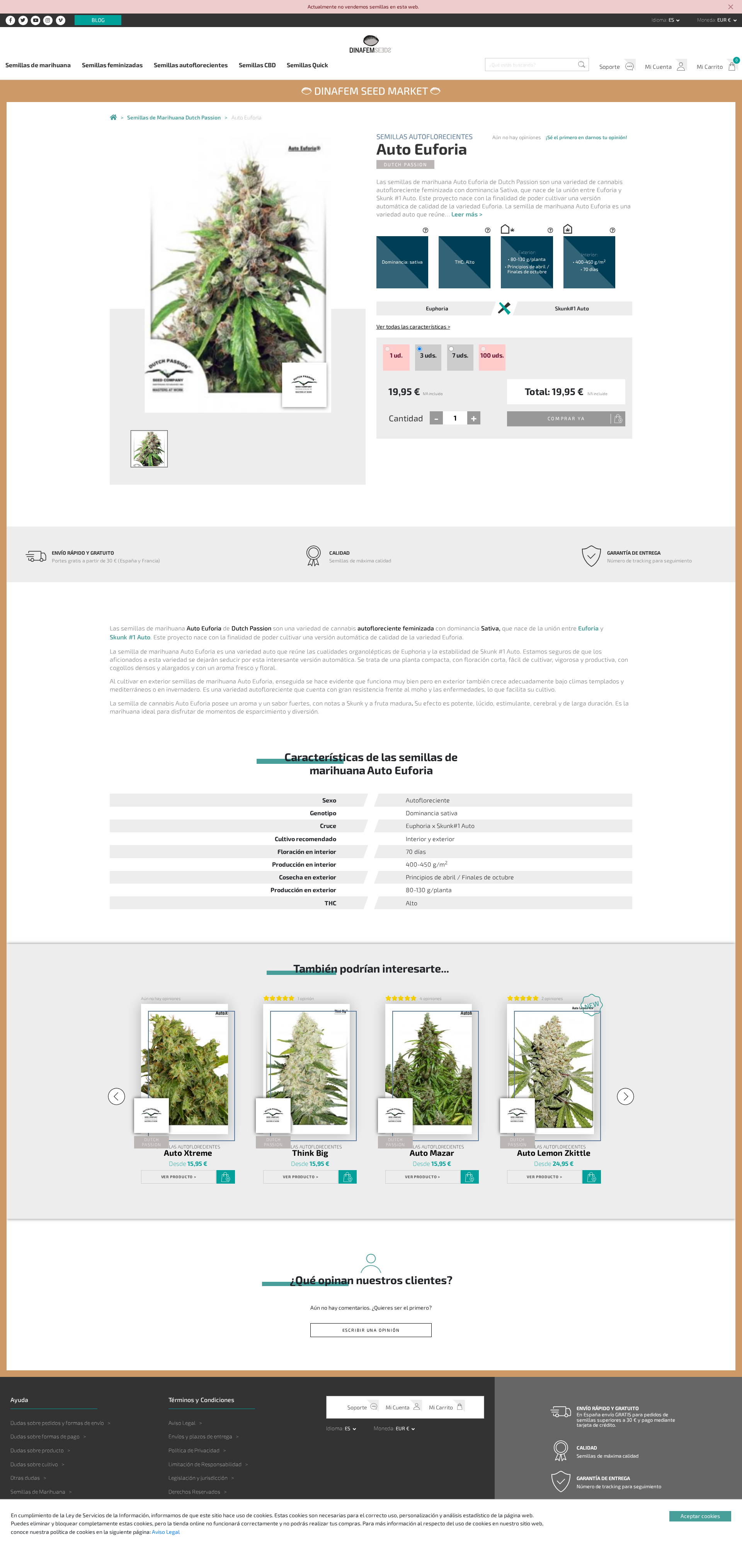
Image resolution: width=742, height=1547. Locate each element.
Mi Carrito (710, 66)
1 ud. (396, 355)
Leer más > (466, 214)
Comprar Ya (566, 418)
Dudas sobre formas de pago (45, 1436)
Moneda (706, 20)
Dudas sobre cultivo (34, 1464)
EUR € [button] (724, 20)
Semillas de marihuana (38, 64)
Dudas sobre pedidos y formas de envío (57, 1422)
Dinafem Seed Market (371, 90)
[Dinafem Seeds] (371, 44)
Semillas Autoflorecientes (424, 136)
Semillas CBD (257, 64)
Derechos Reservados (194, 1491)
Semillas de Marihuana (37, 1491)
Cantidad (406, 418)
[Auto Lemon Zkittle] (550, 1069)
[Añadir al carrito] (225, 1177)
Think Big (310, 1153)
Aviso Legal (182, 1422)
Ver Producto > (179, 1176)
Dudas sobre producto (37, 1450)
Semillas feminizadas (112, 64)
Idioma (659, 20)
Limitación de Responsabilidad (205, 1464)
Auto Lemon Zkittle (554, 1153)
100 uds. (492, 355)
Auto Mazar (432, 1153)
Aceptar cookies (700, 1516)
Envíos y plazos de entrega (200, 1436)
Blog (98, 20)
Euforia (588, 628)
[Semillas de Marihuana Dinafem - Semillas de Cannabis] (113, 117)
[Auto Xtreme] (184, 1069)
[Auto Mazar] (428, 1069)
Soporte (609, 66)
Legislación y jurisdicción (198, 1477)
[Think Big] (306, 1069)
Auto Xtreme (188, 1153)
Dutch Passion (405, 164)
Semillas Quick (307, 64)
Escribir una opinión (371, 1329)
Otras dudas (25, 1477)
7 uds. (460, 355)
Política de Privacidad (194, 1450)
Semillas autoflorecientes (191, 64)
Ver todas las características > (413, 326)
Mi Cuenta (658, 66)
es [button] (672, 20)
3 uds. (428, 355)
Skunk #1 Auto (130, 637)
